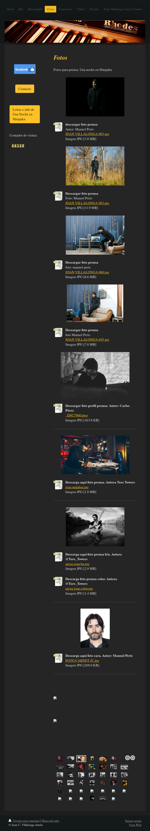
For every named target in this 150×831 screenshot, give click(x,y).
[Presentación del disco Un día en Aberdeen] (59, 758)
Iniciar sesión (133, 821)
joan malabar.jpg (77, 487)
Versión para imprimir (26, 821)
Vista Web (135, 825)
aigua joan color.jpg (79, 588)
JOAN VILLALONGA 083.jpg (87, 203)
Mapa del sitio (50, 821)
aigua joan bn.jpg (77, 563)
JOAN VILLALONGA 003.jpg (87, 133)
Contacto (24, 88)
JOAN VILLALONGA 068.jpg (87, 272)
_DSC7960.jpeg (76, 415)
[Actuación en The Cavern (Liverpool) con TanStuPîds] (81, 766)
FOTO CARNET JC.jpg (82, 660)
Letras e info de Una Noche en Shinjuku (23, 114)
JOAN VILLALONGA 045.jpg (87, 339)
